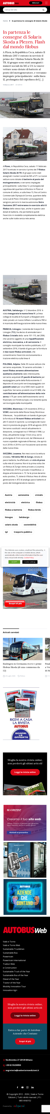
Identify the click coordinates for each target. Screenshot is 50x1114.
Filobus (22, 676)
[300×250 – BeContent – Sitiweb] (25, 823)
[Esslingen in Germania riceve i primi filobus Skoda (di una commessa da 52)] (23, 649)
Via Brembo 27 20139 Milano (19, 1060)
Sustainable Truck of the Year (16, 971)
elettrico (25, 502)
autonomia (23, 495)
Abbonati (35, 3)
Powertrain (8, 956)
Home (5, 21)
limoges (9, 517)
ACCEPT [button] (14, 562)
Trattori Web (9, 964)
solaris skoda (11, 524)
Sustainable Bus (10, 952)
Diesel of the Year (11, 979)
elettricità (10, 502)
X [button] (44, 550)
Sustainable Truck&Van (13, 949)
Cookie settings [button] (30, 562)
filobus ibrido (34, 509)
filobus (39, 502)
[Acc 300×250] (25, 897)
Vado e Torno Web (11, 945)
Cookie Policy (29, 558)
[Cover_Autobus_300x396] (25, 579)
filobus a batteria (13, 509)
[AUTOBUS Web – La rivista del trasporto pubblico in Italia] (11, 3)
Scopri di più (25, 1041)
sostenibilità (30, 524)
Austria (8, 495)
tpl (6, 532)
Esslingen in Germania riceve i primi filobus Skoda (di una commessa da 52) (22, 667)
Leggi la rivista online (25, 772)
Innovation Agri (10, 990)
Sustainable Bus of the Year (15, 975)
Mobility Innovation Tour (14, 986)
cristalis (39, 495)
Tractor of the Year (11, 982)
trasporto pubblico (23, 532)
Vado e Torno (9, 941)
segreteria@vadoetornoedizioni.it (22, 1070)
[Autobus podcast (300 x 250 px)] (25, 860)
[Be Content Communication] (19, 1106)
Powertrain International (14, 960)
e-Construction (10, 967)
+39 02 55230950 (13, 1065)
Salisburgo (24, 517)
